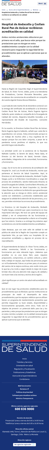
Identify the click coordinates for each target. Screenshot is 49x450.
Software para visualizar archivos (24, 395)
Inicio (3, 10)
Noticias (35, 10)
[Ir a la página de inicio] (11, 2)
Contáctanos (25, 379)
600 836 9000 (24, 409)
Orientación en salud (24, 365)
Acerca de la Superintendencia (19, 10)
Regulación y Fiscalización (24, 369)
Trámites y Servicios (24, 362)
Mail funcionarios (24, 386)
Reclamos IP (24, 389)
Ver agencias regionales (23, 445)
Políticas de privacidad (24, 392)
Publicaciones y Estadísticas (24, 372)
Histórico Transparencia (24, 398)
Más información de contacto (24, 412)
